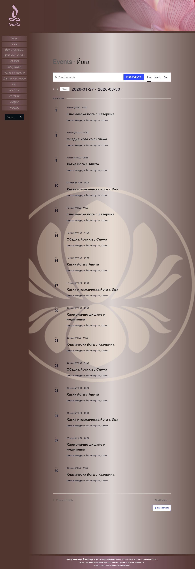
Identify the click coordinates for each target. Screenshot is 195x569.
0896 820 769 (121, 559)
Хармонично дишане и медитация (86, 316)
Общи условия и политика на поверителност (112, 565)
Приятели (14, 90)
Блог (14, 84)
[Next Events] (57, 89)
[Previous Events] (53, 89)
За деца (14, 61)
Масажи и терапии (14, 72)
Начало (14, 38)
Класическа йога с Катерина (90, 113)
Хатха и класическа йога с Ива (92, 189)
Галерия (14, 102)
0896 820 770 (133, 559)
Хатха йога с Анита (83, 163)
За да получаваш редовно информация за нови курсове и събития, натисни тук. (112, 562)
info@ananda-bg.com (148, 559)
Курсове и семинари (14, 78)
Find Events (133, 77)
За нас (14, 44)
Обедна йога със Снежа (87, 138)
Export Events (163, 507)
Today (65, 89)
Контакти (14, 96)
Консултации (14, 67)
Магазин (14, 107)
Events (62, 61)
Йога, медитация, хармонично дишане (14, 53)
